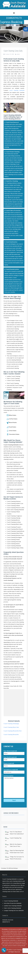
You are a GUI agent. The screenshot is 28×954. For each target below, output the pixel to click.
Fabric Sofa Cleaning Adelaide (12, 908)
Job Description (8, 775)
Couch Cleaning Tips (16, 838)
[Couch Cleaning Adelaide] (14, 4)
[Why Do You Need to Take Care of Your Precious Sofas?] (7, 845)
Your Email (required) (10, 757)
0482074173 (14, 17)
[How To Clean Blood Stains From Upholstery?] (7, 833)
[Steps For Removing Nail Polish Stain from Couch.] (7, 852)
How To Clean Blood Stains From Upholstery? (17, 832)
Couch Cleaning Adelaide (11, 901)
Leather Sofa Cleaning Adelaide (13, 905)
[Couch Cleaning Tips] (7, 839)
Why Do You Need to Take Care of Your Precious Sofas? (16, 845)
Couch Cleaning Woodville (11, 734)
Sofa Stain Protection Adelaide (12, 903)
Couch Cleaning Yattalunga (11, 723)
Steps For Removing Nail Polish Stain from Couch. (17, 851)
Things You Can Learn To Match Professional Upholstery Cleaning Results (17, 858)
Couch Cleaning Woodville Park (13, 731)
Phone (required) (9, 763)
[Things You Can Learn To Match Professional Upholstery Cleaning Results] (7, 858)
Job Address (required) (11, 769)
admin (18, 54)
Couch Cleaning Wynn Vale (11, 727)
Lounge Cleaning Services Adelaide (14, 910)
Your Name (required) (10, 751)
